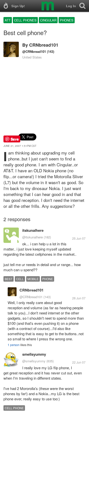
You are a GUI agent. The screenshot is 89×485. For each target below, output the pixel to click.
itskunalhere (33, 230)
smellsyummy (34, 354)
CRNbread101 (43, 45)
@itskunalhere (32, 237)
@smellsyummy (33, 361)
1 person (14, 345)
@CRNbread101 (34, 51)
